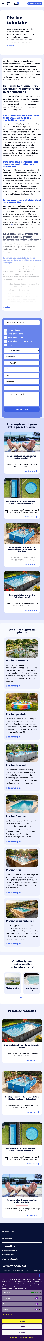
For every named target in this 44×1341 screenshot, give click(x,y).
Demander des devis (9, 1250)
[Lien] (12, 983)
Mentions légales (29, 1337)
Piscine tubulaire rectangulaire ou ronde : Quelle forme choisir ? (22, 503)
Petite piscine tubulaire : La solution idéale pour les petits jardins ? (22, 549)
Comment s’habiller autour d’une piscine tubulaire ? (22, 457)
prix (6, 206)
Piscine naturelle (17, 660)
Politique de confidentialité (17, 1337)
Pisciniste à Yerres (7, 1239)
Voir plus (10, 45)
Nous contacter (7, 1255)
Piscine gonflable (17, 714)
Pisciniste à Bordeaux (8, 1231)
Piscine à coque (16, 816)
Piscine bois (13, 870)
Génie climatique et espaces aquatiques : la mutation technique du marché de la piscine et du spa (22, 1272)
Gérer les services (7, 1314)
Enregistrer (22, 1332)
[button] (41, 1275)
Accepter (22, 1321)
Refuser (22, 1327)
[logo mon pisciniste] (13, 3)
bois (12, 224)
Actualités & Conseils (10, 1259)
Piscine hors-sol (16, 765)
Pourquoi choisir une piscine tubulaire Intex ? (22, 596)
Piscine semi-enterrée (20, 921)
